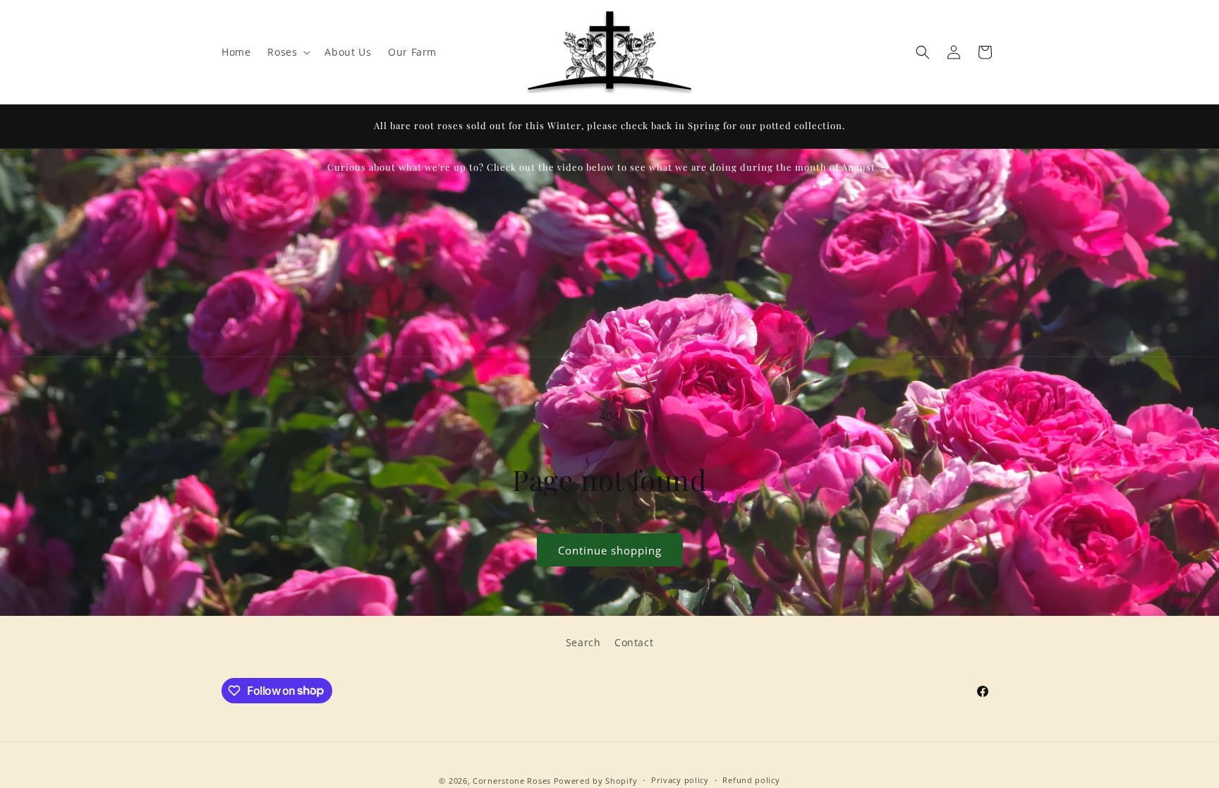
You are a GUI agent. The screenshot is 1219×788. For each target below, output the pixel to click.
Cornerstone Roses (512, 780)
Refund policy (751, 780)
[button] (287, 52)
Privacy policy (680, 780)
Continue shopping (610, 550)
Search (583, 642)
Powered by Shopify (596, 780)
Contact (633, 642)
